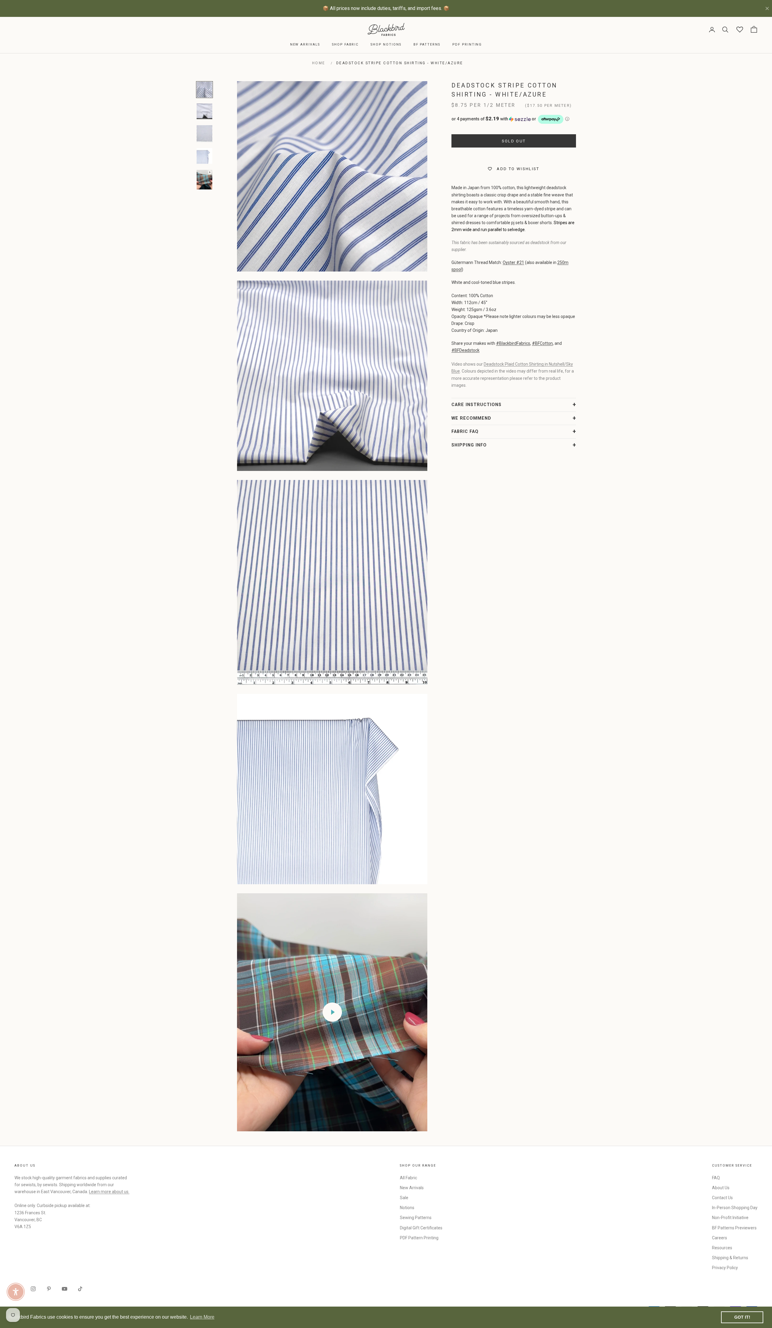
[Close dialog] (496, 590)
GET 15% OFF (445, 714)
